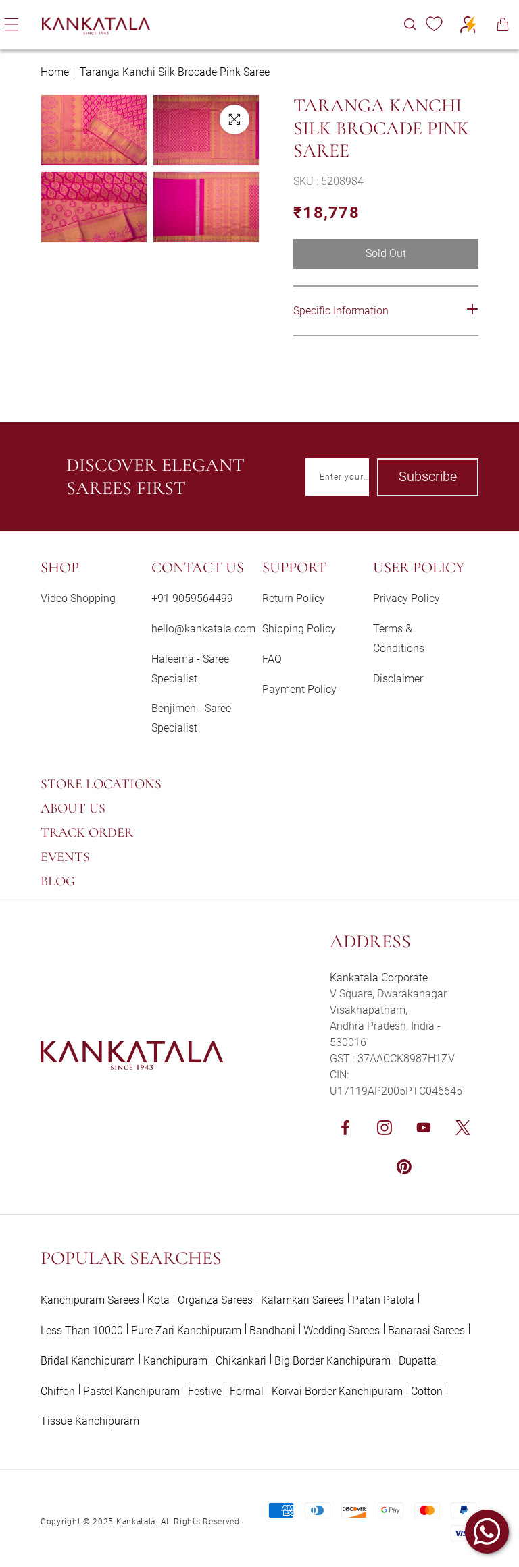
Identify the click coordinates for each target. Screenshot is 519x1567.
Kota (158, 1300)
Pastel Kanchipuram (131, 1391)
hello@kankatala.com (203, 628)
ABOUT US (73, 808)
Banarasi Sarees (426, 1330)
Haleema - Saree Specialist (190, 669)
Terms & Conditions (398, 638)
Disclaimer (398, 678)
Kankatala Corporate (379, 977)
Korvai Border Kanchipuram (337, 1391)
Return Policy (293, 598)
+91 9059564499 (192, 598)
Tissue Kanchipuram (90, 1420)
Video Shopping (78, 598)
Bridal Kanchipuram (88, 1360)
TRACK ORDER (87, 833)
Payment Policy (299, 689)
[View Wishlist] (433, 24)
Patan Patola (383, 1300)
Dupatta (418, 1360)
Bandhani (272, 1330)
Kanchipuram (175, 1360)
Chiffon (58, 1391)
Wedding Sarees (341, 1330)
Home (55, 71)
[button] (410, 24)
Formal (247, 1391)
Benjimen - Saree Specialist (191, 718)
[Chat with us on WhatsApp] (487, 1532)
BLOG (58, 881)
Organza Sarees (215, 1300)
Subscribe (428, 476)
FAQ (272, 659)
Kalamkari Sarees (302, 1300)
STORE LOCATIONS (101, 784)
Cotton (427, 1391)
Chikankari (241, 1360)
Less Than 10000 (82, 1330)
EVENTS (65, 857)
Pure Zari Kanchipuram (186, 1330)
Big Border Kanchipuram (332, 1360)
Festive (205, 1391)
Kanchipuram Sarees (90, 1300)
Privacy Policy (406, 598)
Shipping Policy (299, 628)
